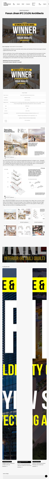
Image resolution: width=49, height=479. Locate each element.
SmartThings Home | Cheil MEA (24, 254)
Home (3, 46)
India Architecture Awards (7, 4)
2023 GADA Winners (36, 461)
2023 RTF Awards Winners (24, 10)
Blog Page (7, 46)
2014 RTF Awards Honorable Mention (23, 462)
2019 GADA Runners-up (7, 461)
